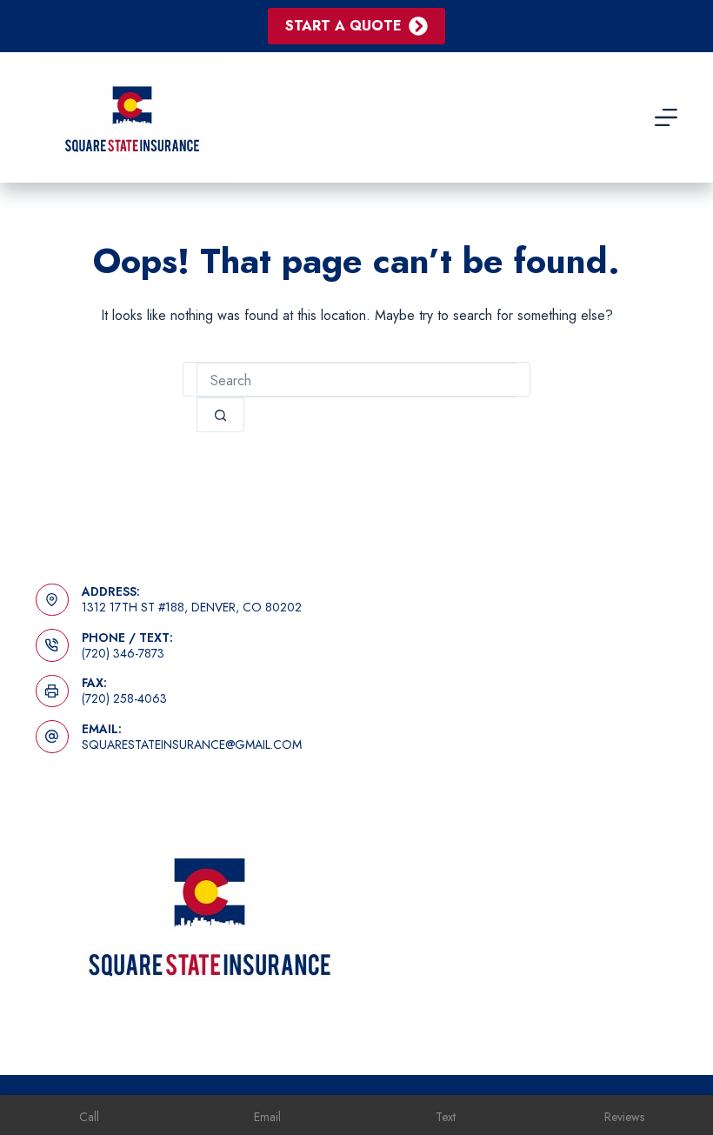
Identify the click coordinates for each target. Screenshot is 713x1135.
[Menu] (666, 117)
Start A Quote (343, 26)
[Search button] (220, 414)
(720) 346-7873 (123, 653)
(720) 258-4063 (124, 698)
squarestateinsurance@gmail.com (192, 744)
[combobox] (356, 380)
